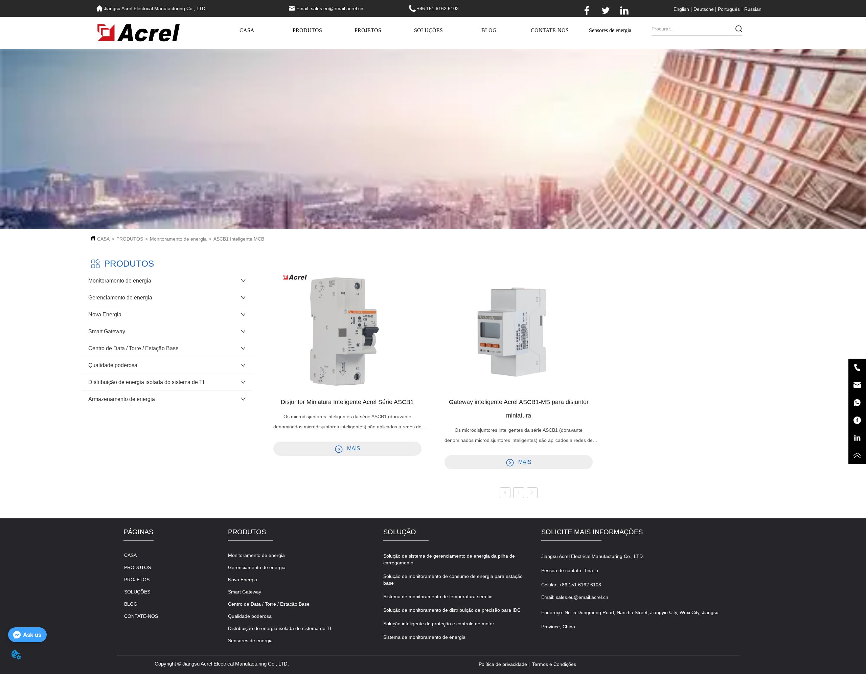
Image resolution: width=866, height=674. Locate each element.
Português (729, 9)
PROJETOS (368, 30)
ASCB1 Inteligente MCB (238, 239)
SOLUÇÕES (428, 30)
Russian (752, 9)
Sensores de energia (610, 30)
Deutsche (703, 9)
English (681, 9)
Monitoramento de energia (178, 239)
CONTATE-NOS (550, 30)
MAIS (353, 448)
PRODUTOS (307, 30)
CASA (247, 30)
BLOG (489, 30)
